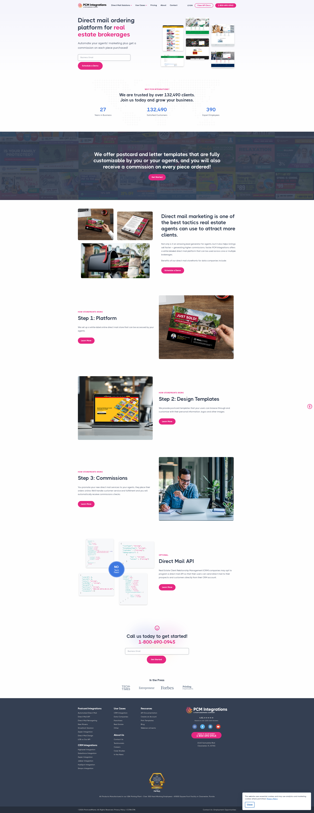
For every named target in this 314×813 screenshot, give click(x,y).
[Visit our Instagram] (194, 726)
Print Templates (147, 720)
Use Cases (140, 5)
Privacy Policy (119, 810)
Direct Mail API (84, 717)
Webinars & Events (148, 728)
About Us (119, 735)
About (163, 5)
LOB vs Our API (84, 739)
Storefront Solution (86, 728)
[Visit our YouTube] (218, 726)
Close (250, 804)
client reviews (213, 720)
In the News (119, 754)
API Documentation (149, 713)
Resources (146, 708)
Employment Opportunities (225, 810)
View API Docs (204, 5)
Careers (117, 747)
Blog (143, 724)
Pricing (153, 5)
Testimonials (119, 743)
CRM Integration (120, 713)
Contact (173, 5)
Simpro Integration (85, 768)
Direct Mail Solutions (120, 5)
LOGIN (190, 5)
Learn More (86, 341)
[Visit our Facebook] (202, 726)
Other (116, 728)
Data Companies (121, 717)
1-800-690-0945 (225, 5)
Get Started (157, 177)
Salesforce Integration (87, 753)
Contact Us (118, 739)
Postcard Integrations (90, 708)
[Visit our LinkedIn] (210, 726)
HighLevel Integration (86, 750)
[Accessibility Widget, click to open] (309, 406)
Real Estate (119, 724)
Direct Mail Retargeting (87, 720)
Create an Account (149, 717)
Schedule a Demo (90, 66)
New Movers (83, 724)
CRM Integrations (87, 745)
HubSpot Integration (86, 765)
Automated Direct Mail (87, 713)
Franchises (118, 720)
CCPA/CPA (131, 810)
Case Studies (119, 751)
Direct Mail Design (85, 736)
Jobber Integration (85, 761)
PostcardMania (90, 810)
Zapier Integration (85, 732)
